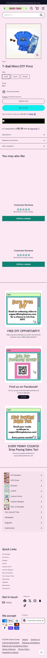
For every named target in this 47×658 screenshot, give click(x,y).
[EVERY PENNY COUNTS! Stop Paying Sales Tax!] (23, 424)
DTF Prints (5, 557)
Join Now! (24, 396)
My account (6, 588)
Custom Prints (6, 566)
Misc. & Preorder (7, 573)
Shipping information (10, 140)
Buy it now (23, 108)
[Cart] (37, 8)
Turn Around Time (8, 576)
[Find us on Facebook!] (23, 364)
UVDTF (4, 563)
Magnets (5, 582)
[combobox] (23, 15)
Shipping (4, 96)
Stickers (4, 560)
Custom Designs (7, 570)
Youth (15, 76)
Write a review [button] (23, 218)
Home (4, 61)
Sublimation (6, 585)
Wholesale (5, 579)
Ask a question (8, 146)
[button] (23, 129)
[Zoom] (37, 54)
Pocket (25, 76)
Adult (6, 76)
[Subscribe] (36, 640)
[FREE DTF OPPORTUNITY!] (23, 309)
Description (6, 135)
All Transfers (6, 554)
